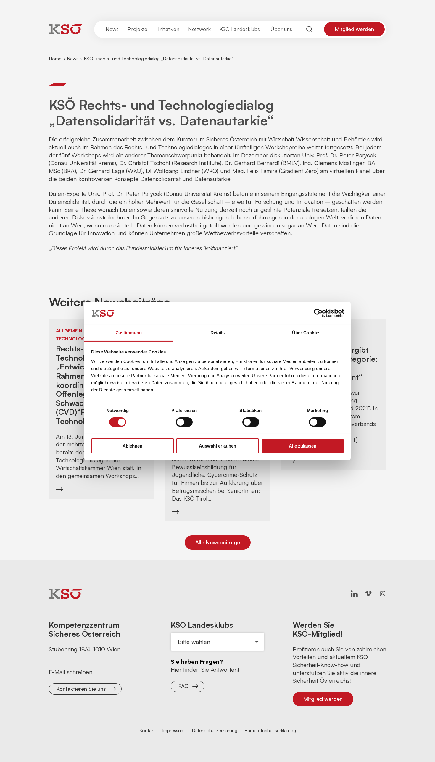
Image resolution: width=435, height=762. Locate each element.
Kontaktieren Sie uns (81, 688)
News (72, 59)
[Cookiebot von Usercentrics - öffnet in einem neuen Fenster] (318, 313)
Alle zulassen (302, 445)
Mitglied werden (354, 29)
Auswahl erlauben (217, 445)
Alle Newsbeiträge (217, 542)
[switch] (184, 422)
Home (55, 59)
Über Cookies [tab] (306, 332)
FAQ (183, 686)
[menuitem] (112, 29)
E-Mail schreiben (70, 672)
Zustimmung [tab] (129, 332)
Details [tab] (217, 332)
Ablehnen (132, 445)
